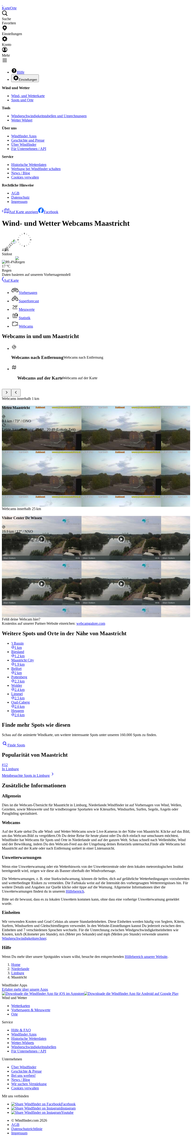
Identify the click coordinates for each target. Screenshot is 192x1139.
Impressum (19, 202)
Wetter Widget (21, 120)
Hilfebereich (75, 891)
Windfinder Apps (24, 136)
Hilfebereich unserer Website (146, 957)
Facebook (51, 212)
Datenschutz (20, 197)
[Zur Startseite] (2, 4)
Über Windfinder (23, 144)
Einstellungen (28, 79)
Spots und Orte (22, 100)
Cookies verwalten (25, 177)
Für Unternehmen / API (28, 149)
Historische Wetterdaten (28, 165)
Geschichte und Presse (27, 140)
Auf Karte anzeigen (23, 212)
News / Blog (20, 173)
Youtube (67, 1112)
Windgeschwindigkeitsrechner (24, 938)
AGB (15, 193)
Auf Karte (11, 280)
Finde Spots (16, 745)
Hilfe (20, 72)
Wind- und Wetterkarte (28, 96)
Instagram (68, 1108)
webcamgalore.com (90, 623)
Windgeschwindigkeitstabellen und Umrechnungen (49, 116)
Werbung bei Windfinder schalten (36, 169)
